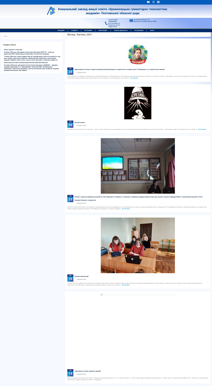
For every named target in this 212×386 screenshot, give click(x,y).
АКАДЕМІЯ (61, 30)
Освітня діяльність (121, 30)
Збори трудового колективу (13, 49)
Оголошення (138, 30)
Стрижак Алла (81, 72)
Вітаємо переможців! (82, 276)
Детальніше (134, 78)
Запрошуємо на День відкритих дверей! (88, 371)
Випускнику (103, 30)
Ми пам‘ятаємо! (80, 122)
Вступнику (88, 30)
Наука (152, 30)
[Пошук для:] (30, 36)
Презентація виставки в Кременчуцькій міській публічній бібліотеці (26, 62)
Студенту (74, 30)
